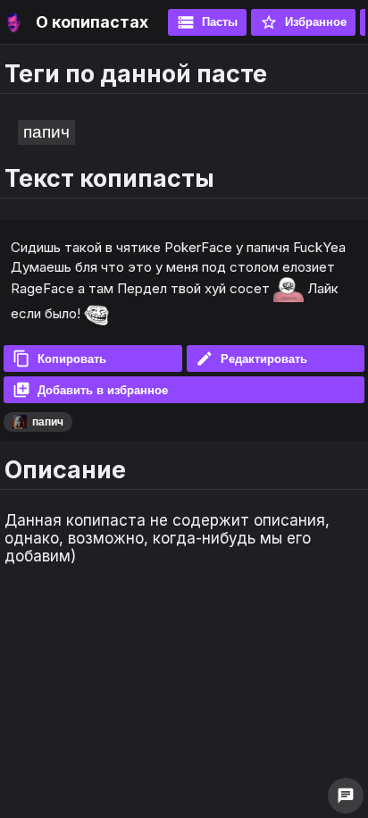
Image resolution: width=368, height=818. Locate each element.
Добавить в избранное (90, 390)
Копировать (59, 358)
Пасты (207, 22)
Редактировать (251, 358)
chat (346, 796)
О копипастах (92, 22)
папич (46, 131)
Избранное (303, 22)
